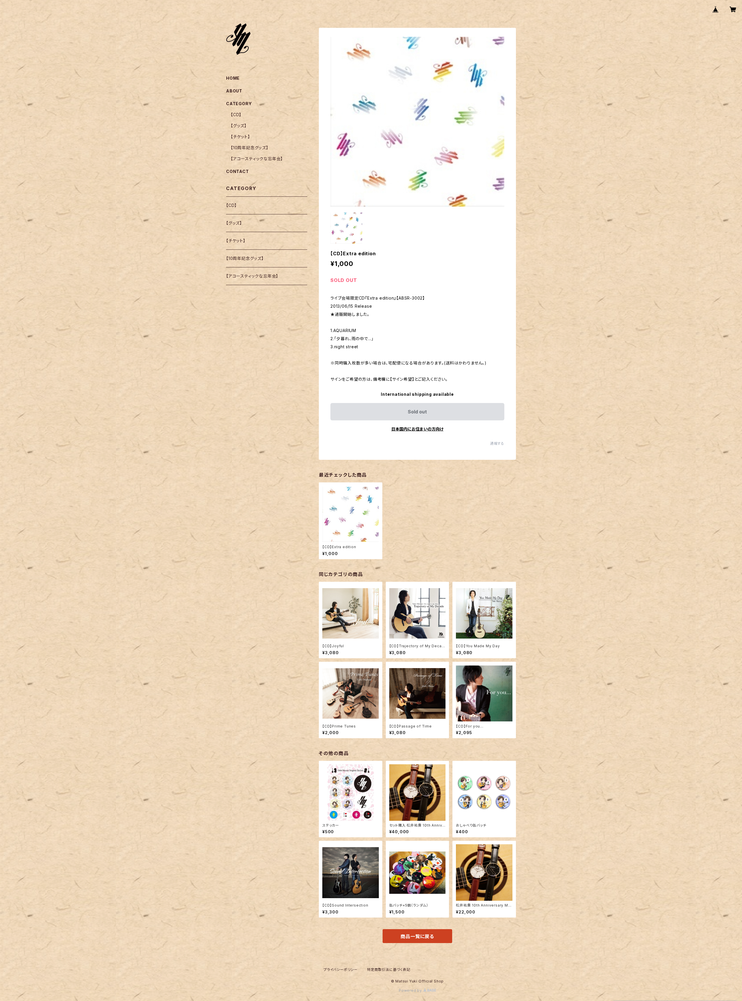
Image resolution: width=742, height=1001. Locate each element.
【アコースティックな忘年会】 (257, 158)
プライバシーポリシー (340, 969)
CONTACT (237, 171)
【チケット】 (240, 136)
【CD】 (236, 114)
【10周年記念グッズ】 (249, 147)
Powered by (411, 990)
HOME (233, 78)
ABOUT (234, 90)
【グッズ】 (239, 125)
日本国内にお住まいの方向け (417, 428)
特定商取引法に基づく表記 (388, 969)
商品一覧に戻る (417, 936)
